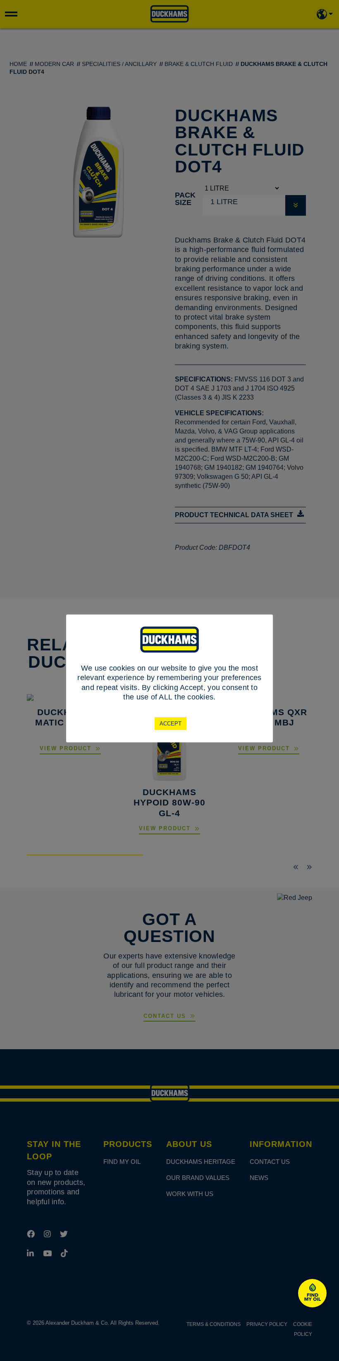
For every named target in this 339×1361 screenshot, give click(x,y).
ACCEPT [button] (170, 724)
